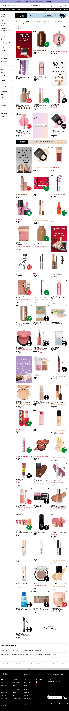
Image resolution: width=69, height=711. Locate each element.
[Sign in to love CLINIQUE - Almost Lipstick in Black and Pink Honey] (49, 254)
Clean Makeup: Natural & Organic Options (51, 663)
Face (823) (3, 16)
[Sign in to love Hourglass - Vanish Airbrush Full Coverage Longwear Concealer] (49, 200)
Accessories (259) (4, 26)
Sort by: (64, 26)
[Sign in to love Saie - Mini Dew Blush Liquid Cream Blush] (31, 200)
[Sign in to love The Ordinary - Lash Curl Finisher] (49, 540)
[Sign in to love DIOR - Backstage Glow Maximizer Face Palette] (49, 357)
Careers (2, 683)
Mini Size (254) (3, 23)
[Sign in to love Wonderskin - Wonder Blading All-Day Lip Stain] (66, 463)
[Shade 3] (37, 50)
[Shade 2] (35, 50)
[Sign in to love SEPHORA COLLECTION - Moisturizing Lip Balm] (31, 411)
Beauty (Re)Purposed (4, 696)
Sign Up (65, 697)
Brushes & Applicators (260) (6, 30)
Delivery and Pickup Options (28, 683)
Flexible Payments (27, 695)
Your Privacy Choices (21, 704)
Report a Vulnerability (4, 698)
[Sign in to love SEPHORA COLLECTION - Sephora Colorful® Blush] (31, 331)
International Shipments (27, 688)
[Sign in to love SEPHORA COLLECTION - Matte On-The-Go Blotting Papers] (66, 306)
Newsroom (2, 682)
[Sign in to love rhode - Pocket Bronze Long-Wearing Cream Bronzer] (49, 32)
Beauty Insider (15, 680)
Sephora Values (3, 685)
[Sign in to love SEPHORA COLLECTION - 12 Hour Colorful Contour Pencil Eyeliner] (31, 617)
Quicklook (41, 46)
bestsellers (34, 657)
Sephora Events (3, 689)
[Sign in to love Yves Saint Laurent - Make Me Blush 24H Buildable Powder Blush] (49, 437)
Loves (13, 695)
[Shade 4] (39, 50)
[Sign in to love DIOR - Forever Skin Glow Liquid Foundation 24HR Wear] (49, 463)
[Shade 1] (34, 50)
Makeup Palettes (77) (4, 28)
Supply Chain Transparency (5, 686)
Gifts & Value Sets (52, 9)
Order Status (14, 685)
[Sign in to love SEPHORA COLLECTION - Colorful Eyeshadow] (49, 566)
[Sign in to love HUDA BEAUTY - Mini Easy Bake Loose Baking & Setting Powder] (66, 114)
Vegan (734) (3, 21)
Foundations (9, 663)
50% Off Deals (7, 9)
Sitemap (16, 704)
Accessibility (26, 696)
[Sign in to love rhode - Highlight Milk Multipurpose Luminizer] (31, 306)
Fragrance (24, 9)
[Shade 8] (45, 50)
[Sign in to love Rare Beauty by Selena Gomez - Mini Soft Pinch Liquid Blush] (31, 280)
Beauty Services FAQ (27, 691)
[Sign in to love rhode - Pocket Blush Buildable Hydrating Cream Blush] (49, 226)
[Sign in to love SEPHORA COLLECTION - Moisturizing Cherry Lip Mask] (49, 176)
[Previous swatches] (16, 108)
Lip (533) (2, 20)
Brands (45, 9)
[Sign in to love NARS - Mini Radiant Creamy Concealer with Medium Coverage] (66, 540)
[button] (6, 48)
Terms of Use (8, 704)
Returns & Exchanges (27, 682)
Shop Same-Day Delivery (16, 698)
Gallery (14, 683)
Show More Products (50, 628)
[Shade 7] (44, 50)
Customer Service (26, 680)
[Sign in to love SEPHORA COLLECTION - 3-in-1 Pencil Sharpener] (49, 489)
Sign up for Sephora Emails (52, 695)
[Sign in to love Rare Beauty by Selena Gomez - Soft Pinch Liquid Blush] (31, 489)
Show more (3, 659)
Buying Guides (26, 689)
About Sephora (3, 680)
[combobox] (20, 6)
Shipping (25, 685)
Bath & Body (34, 9)
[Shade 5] (40, 50)
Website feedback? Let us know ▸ (34, 669)
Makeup (13, 9)
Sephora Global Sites (4, 692)
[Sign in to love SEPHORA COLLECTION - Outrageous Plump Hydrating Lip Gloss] (49, 331)
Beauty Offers (14, 692)
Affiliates (2, 688)
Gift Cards (59, 9)
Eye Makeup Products (40, 663)
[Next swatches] (31, 108)
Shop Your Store (15, 696)
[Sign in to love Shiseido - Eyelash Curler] (31, 254)
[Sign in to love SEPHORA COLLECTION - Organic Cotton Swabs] (49, 306)
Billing (25, 686)
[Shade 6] (42, 50)
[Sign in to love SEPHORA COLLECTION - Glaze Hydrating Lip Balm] (31, 463)
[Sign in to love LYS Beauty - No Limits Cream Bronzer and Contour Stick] (31, 176)
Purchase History (15, 686)
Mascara (17, 663)
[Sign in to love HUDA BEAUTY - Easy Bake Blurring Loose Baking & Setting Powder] (49, 147)
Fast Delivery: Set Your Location (8, 43)
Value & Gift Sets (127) (5, 32)
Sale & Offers (65, 9)
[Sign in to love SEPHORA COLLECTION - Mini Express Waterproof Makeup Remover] (31, 592)
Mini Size (40, 9)
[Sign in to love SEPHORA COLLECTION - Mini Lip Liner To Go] (66, 88)
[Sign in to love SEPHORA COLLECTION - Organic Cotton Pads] (66, 331)
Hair (29, 9)
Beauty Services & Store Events (17, 689)
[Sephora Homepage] (5, 5)
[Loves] (65, 5)
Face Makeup (33, 663)
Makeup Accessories (27, 663)
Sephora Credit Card (16, 682)
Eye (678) (2, 25)
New (2, 9)
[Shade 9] (64, 51)
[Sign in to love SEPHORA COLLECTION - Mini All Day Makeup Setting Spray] (49, 515)
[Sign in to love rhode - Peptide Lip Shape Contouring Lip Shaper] (49, 280)
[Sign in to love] (31, 60)
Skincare (18, 9)
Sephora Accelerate (4, 695)
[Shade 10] (66, 51)
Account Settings (15, 688)
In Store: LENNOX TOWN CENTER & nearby (7, 40)
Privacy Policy (3, 704)
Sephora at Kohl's (26, 692)
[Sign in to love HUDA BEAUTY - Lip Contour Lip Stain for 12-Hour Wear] (66, 176)
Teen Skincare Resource (27, 698)
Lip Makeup (21, 663)
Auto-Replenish (15, 691)
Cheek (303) (3, 18)
